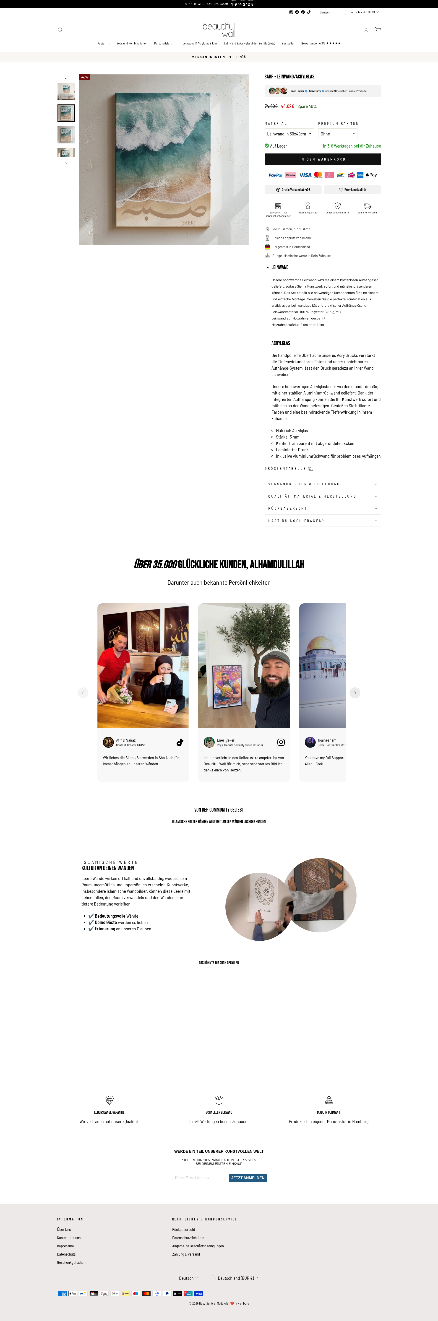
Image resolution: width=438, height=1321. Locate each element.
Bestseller (288, 43)
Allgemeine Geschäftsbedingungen (198, 1245)
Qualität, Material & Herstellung (312, 496)
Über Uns (64, 1229)
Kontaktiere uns (69, 1237)
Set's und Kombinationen (132, 43)
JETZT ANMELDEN (248, 1178)
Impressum (65, 1245)
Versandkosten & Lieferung (304, 484)
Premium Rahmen (338, 123)
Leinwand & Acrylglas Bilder (199, 43)
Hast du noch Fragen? (296, 520)
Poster (101, 43)
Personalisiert (163, 43)
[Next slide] (354, 692)
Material (276, 123)
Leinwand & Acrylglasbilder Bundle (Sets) (249, 43)
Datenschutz (66, 1254)
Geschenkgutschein (71, 1262)
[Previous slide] (83, 692)
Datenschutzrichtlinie (188, 1237)
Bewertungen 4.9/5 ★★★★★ (321, 43)
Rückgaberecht (287, 508)
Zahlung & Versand (186, 1254)
